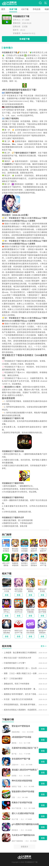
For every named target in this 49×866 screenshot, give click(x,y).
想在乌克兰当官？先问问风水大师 (17, 657)
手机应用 (36, 9)
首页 (3, 9)
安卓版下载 (24, 38)
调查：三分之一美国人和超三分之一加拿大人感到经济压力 (21, 673)
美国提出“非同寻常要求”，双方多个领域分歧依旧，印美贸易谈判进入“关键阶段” (21, 694)
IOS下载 (24, 9)
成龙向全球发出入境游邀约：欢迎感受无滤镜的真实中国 (21, 709)
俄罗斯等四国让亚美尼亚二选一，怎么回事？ (21, 668)
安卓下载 (13, 9)
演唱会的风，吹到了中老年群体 (16, 683)
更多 (42, 646)
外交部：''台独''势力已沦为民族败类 (18, 699)
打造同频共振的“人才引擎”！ (15, 663)
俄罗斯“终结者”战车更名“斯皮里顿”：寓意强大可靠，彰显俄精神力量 (21, 689)
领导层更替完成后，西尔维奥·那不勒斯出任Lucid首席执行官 (21, 704)
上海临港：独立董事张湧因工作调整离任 (20, 652)
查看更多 (24, 846)
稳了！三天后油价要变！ (14, 678)
